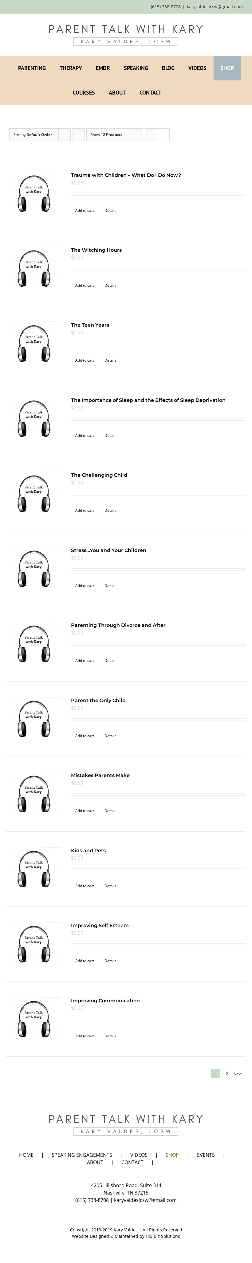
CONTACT (132, 1162)
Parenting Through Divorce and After (118, 625)
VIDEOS (139, 1155)
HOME (26, 1155)
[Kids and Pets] (33, 869)
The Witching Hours (96, 250)
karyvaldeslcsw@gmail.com (215, 7)
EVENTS (206, 1155)
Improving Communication (105, 1001)
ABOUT (95, 1162)
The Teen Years (90, 325)
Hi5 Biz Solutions (163, 1236)
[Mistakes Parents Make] (33, 794)
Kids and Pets (88, 850)
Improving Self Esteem (100, 925)
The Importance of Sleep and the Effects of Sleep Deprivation (148, 400)
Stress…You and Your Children (108, 550)
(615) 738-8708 (92, 1200)
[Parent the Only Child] (33, 719)
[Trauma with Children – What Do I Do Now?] (33, 194)
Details (110, 210)
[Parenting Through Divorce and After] (33, 644)
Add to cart (84, 210)
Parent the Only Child (98, 700)
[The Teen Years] (33, 343)
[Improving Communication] (33, 1019)
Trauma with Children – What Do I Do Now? (126, 175)
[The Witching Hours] (33, 268)
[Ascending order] (79, 134)
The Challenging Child (99, 475)
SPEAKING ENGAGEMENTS (82, 1155)
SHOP (172, 1155)
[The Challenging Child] (33, 493)
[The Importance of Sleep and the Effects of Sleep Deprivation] (33, 419)
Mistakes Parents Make (100, 775)
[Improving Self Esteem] (33, 944)
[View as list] (163, 135)
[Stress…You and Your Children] (33, 569)
